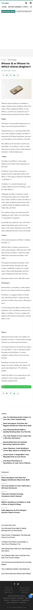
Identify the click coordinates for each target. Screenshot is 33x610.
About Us (8, 588)
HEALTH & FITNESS (9, 598)
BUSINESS (20, 598)
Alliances (24, 592)
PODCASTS (22, 602)
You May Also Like (8, 525)
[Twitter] (18, 583)
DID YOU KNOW (12, 602)
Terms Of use (24, 588)
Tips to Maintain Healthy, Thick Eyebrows (15, 569)
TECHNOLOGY (15, 600)
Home (4, 7)
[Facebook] (14, 583)
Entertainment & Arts (18, 7)
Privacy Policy (24, 590)
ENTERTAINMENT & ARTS (16, 596)
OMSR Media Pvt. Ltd (19, 607)
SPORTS (6, 600)
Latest (3, 414)
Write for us (8, 592)
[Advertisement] (16, 31)
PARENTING (25, 600)
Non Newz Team (10, 71)
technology (12, 60)
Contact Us (9, 590)
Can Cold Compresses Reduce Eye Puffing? (16, 573)
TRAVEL (27, 598)
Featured (5, 472)
